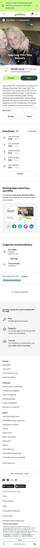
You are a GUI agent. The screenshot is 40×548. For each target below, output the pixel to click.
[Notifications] (31, 14)
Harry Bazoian (13, 165)
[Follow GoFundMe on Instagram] (16, 480)
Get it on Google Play (8, 486)
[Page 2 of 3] (20, 61)
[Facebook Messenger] (26, 226)
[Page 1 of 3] (18, 61)
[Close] (36, 5)
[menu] (36, 14)
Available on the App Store (20, 486)
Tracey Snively (13, 263)
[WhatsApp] (20, 226)
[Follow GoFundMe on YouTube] (8, 480)
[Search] (4, 14)
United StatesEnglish (21, 473)
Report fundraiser (21, 292)
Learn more (10, 8)
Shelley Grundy (14, 151)
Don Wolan (12, 250)
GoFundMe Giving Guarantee (19, 345)
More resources (8, 463)
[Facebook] (14, 226)
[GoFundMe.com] (20, 14)
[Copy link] (8, 226)
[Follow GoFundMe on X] (12, 480)
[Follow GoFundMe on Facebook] (4, 480)
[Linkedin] (31, 226)
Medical (24, 276)
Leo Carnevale (13, 143)
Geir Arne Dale (13, 136)
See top (33, 131)
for (18, 20)
